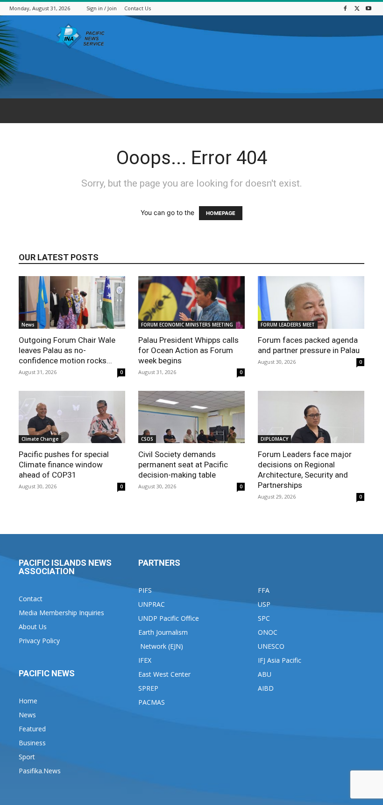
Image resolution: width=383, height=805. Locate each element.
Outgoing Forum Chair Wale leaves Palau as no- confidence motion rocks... (67, 350)
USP (264, 604)
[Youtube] (368, 8)
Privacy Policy (39, 640)
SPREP (148, 688)
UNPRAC (151, 604)
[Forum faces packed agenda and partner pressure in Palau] (311, 302)
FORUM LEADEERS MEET (288, 324)
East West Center (164, 674)
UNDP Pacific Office (168, 618)
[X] (357, 8)
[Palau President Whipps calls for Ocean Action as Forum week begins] (191, 302)
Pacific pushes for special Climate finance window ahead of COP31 (64, 464)
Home (28, 700)
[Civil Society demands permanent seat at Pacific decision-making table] (191, 417)
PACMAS (151, 702)
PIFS (145, 590)
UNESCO (271, 646)
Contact (31, 598)
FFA (264, 590)
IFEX (144, 660)
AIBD (266, 688)
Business (32, 742)
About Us (33, 626)
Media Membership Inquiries (61, 612)
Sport (27, 756)
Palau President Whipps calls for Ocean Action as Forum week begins (188, 350)
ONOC (267, 632)
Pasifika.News (40, 770)
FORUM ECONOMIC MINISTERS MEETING (187, 324)
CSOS (147, 439)
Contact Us (137, 8)
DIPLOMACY (274, 439)
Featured (32, 728)
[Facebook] (345, 8)
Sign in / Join (101, 8)
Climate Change (39, 439)
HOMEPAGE (220, 213)
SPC (264, 618)
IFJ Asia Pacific (279, 660)
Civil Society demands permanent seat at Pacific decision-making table (183, 464)
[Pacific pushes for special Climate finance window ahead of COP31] (72, 417)
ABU (264, 674)
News (28, 324)
